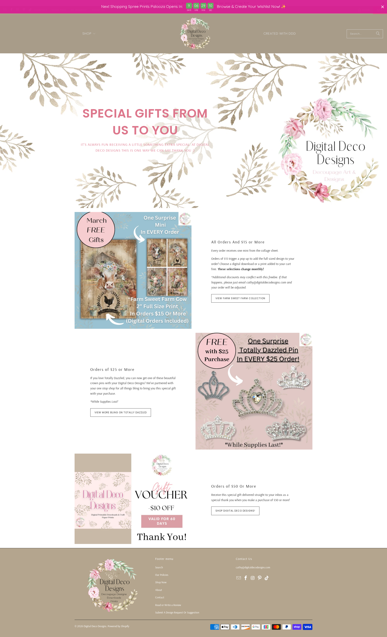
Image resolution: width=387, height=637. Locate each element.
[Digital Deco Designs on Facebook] (246, 578)
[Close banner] (382, 6)
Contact (159, 597)
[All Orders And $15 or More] (133, 270)
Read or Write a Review (168, 605)
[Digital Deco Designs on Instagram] (253, 578)
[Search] (378, 33)
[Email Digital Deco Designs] (239, 578)
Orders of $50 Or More (233, 486)
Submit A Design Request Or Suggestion (177, 612)
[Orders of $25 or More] (254, 391)
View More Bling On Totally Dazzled (121, 412)
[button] (89, 34)
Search (159, 567)
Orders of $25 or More (112, 369)
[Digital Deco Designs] (195, 33)
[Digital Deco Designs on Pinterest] (260, 578)
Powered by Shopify (118, 626)
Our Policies (161, 575)
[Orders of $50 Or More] (133, 499)
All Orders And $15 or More (238, 241)
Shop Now (160, 582)
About (158, 590)
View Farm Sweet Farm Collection (240, 298)
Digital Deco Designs (95, 626)
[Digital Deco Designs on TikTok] (267, 578)
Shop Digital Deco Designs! (235, 510)
